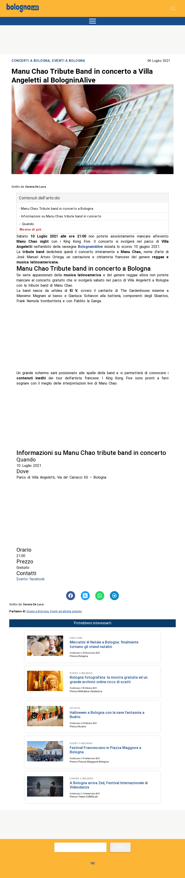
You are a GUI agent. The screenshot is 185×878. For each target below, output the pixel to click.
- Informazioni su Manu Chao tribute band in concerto (60, 216)
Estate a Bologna (38, 611)
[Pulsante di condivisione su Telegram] (114, 595)
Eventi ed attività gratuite (66, 611)
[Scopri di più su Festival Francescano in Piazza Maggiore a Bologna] (45, 752)
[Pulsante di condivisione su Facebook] (70, 595)
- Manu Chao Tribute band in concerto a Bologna (56, 209)
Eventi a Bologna (68, 61)
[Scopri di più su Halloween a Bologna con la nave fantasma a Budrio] (45, 717)
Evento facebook (30, 579)
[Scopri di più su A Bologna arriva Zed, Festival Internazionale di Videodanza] (45, 787)
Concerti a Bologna (31, 61)
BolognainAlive (90, 246)
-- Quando (26, 224)
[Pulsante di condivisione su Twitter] (85, 595)
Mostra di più (31, 229)
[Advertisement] (92, 337)
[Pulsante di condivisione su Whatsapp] (99, 595)
